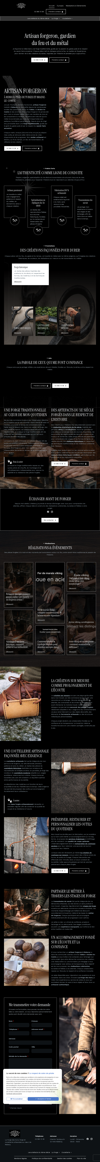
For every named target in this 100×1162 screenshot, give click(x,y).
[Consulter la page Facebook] (48, 512)
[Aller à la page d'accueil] (21, 5)
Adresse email (38, 1029)
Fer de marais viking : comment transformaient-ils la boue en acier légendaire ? (50, 612)
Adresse (12, 1039)
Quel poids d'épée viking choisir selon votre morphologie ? (79, 581)
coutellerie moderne (22, 773)
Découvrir (18, 281)
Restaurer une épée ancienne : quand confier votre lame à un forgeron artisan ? (18, 596)
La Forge (55, 18)
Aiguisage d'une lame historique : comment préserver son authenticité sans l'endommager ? (17, 645)
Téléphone (14, 1029)
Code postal (13, 1047)
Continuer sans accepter (14, 1093)
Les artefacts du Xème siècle (38, 18)
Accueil (51, 6)
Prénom (35, 1021)
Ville (33, 1047)
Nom (11, 1021)
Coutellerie (66, 18)
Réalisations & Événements (76, 6)
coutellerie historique (12, 768)
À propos (60, 6)
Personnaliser (17, 1099)
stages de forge (89, 906)
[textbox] (19, 1051)
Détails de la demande (18, 1056)
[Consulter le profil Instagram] (52, 512)
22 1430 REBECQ (57, 1140)
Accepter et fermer (44, 1099)
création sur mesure (62, 695)
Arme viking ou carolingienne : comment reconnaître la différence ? (81, 644)
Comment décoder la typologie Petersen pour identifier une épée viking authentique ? (48, 645)
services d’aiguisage (77, 839)
